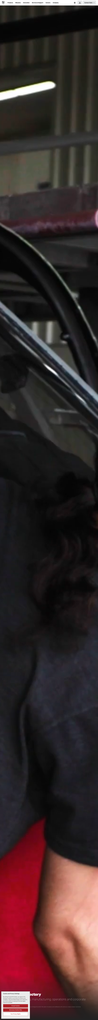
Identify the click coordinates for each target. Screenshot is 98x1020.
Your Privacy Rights (16, 1014)
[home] (3, 2)
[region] (15, 1005)
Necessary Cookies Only (15, 1010)
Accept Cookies (15, 1005)
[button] (10, 3)
